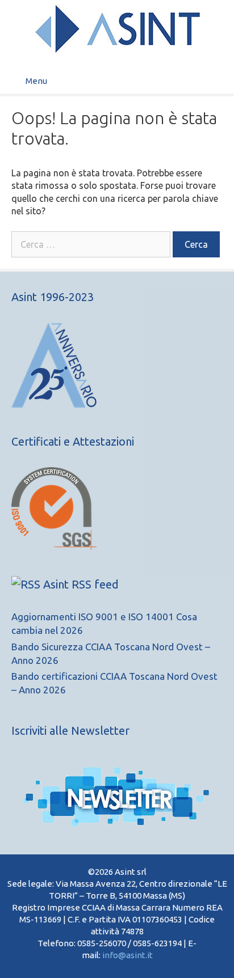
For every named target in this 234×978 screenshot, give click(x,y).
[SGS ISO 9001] (54, 546)
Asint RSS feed (81, 584)
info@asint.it (127, 955)
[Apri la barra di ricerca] (217, 81)
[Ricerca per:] (92, 244)
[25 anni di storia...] (54, 404)
